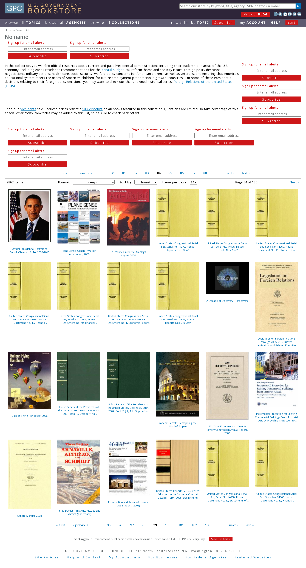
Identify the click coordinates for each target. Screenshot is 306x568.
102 (194, 525)
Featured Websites (252, 557)
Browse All (23, 22)
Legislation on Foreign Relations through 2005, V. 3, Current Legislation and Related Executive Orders (276, 342)
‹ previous (84, 173)
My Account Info (125, 557)
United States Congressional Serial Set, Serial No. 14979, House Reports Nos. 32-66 (178, 247)
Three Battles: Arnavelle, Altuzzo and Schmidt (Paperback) (78, 512)
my (253, 22)
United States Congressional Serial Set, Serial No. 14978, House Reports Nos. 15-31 (227, 247)
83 (147, 173)
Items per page (174, 182)
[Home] (45, 12)
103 (207, 525)
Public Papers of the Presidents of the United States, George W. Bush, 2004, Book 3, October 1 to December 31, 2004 (79, 410)
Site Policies (47, 557)
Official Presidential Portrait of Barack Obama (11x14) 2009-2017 (29, 250)
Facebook (276, 14)
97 (132, 525)
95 (108, 525)
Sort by (126, 182)
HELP (276, 22)
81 (124, 173)
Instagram (285, 14)
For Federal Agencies (206, 557)
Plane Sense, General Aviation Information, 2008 (79, 252)
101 (181, 525)
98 (143, 525)
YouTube (290, 14)
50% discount (92, 109)
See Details (220, 539)
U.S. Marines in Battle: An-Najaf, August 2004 (128, 253)
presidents (28, 109)
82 (135, 173)
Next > (294, 182)
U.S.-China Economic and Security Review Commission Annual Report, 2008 (227, 430)
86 (182, 173)
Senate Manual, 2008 (29, 515)
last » (246, 173)
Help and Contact (84, 557)
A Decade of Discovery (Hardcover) (227, 300)
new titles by (202, 22)
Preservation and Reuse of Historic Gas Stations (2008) (128, 503)
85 (170, 173)
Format (64, 182)
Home (9, 30)
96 (120, 525)
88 (205, 173)
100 (167, 525)
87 (193, 173)
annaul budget (112, 70)
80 (112, 173)
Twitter (280, 14)
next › (229, 173)
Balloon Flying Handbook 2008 (29, 415)
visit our (255, 14)
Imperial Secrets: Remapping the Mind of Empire (178, 424)
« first (64, 173)
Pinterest (295, 14)
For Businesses (163, 557)
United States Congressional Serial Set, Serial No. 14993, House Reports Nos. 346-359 (178, 319)
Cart (292, 22)
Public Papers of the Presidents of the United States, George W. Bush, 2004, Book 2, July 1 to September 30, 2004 (128, 408)
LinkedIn (299, 14)
